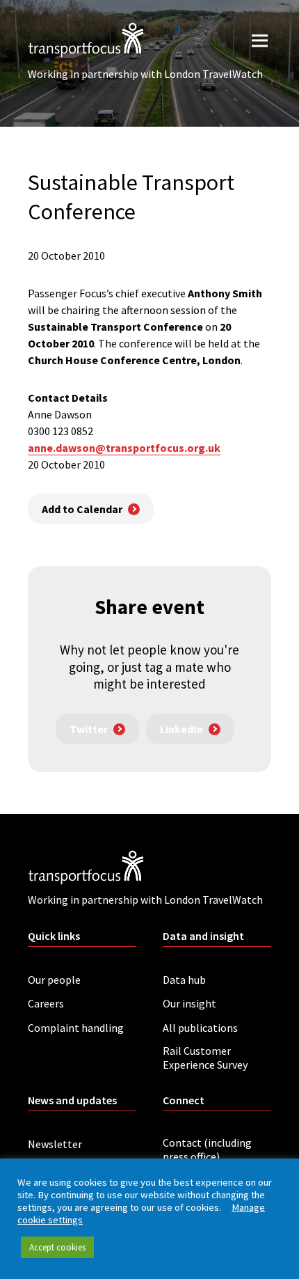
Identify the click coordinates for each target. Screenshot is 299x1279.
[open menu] (259, 40)
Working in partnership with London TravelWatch (145, 74)
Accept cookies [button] (57, 1247)
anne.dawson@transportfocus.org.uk (124, 448)
